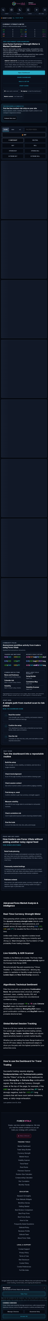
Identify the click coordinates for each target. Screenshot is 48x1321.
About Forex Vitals (24, 1238)
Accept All (24, 1316)
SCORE (6, 129)
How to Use (24, 1220)
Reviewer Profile (24, 1231)
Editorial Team (24, 1234)
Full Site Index (24, 1270)
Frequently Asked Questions (24, 1224)
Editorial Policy (24, 1227)
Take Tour (24, 1294)
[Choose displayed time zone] (11, 10)
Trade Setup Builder (24, 1150)
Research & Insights (24, 1196)
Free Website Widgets (24, 1199)
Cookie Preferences (24, 1266)
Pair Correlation (24, 1181)
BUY (13, 145)
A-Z (20, 129)
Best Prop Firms (24, 1213)
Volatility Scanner (24, 1160)
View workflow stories (12, 845)
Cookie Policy (24, 1263)
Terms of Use (24, 1256)
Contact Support (24, 1249)
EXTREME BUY (12, 156)
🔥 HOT (24, 135)
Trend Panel (24, 1164)
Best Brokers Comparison (24, 1210)
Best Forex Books (24, 1217)
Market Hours (24, 1157)
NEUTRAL (35, 140)
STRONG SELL (35, 151)
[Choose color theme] (20, 10)
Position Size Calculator (24, 1174)
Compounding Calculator (24, 1178)
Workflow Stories (24, 1203)
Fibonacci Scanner (24, 1171)
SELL (35, 145)
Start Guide (24, 86)
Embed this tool (10, 118)
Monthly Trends (24, 1185)
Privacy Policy (24, 1252)
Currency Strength (24, 1153)
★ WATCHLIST (12, 140)
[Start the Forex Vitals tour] (36, 10)
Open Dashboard (24, 72)
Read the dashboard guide (13, 709)
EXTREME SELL (35, 156)
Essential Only (35, 1311)
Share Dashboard (24, 77)
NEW (12, 129)
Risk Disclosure (24, 1259)
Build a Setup (24, 81)
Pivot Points (24, 1167)
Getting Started (24, 1206)
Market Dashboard (24, 1146)
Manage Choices (13, 1311)
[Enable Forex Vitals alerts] (28, 10)
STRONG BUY (13, 151)
